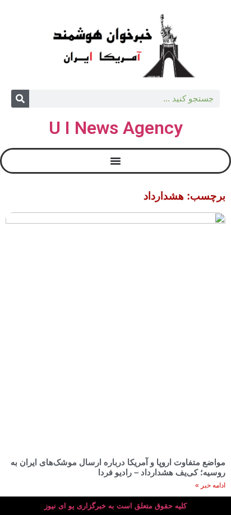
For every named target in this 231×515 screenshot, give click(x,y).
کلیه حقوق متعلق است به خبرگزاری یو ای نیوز (115, 506)
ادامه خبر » (210, 485)
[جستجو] (20, 99)
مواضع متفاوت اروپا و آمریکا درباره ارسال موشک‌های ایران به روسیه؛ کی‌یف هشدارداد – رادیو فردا (118, 467)
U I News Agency (116, 127)
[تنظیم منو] (115, 160)
